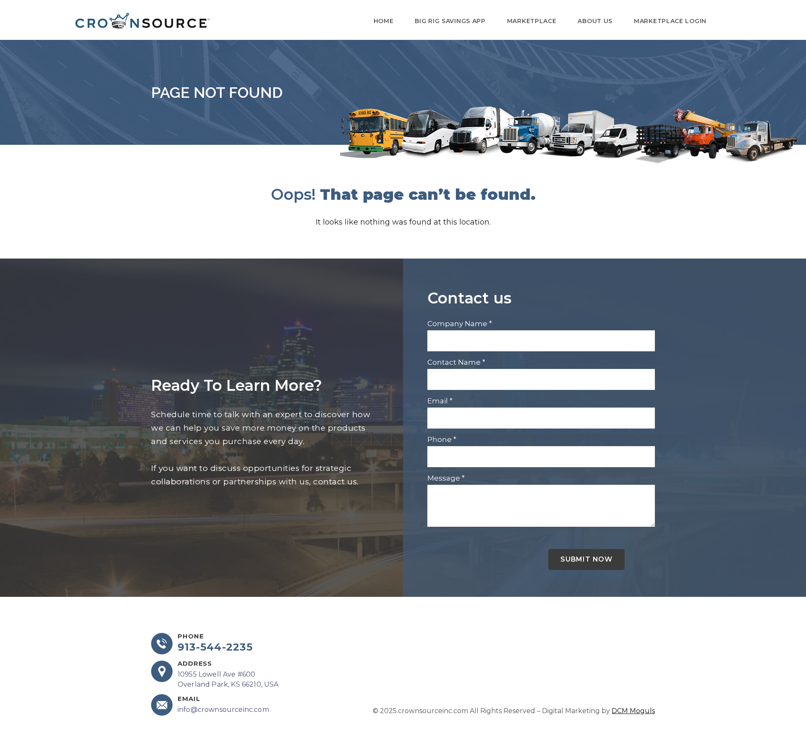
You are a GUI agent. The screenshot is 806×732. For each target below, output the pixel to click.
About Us (595, 21)
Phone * (441, 439)
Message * (446, 478)
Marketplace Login (670, 21)
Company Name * (459, 323)
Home (384, 21)
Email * (440, 401)
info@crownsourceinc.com (223, 710)
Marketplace (532, 21)
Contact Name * (456, 362)
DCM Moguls (633, 711)
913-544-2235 (215, 647)
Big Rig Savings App (450, 21)
